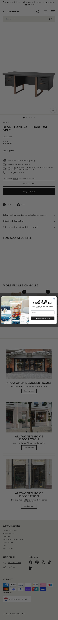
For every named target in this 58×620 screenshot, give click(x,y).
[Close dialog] (54, 298)
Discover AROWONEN (43, 318)
